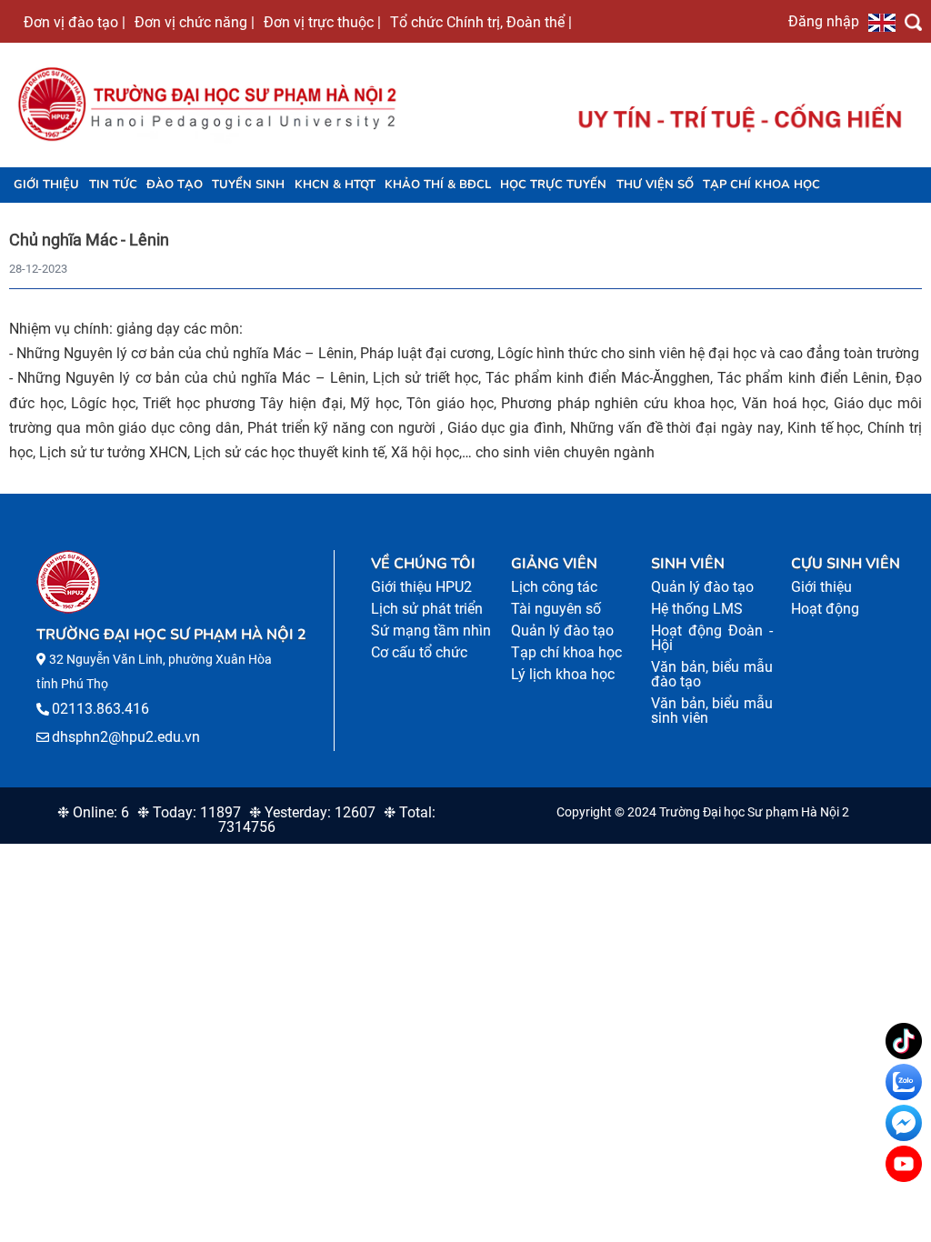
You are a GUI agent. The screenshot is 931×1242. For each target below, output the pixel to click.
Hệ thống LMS (697, 608)
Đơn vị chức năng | (195, 22)
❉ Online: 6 (93, 812)
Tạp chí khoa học (761, 184)
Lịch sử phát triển (427, 608)
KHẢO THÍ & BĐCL (438, 184)
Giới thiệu (46, 184)
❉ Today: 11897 (189, 812)
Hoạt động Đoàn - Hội (712, 638)
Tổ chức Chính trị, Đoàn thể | (481, 22)
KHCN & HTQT (335, 184)
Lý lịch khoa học (563, 674)
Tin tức (113, 184)
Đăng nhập (823, 21)
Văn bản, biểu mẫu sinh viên (712, 710)
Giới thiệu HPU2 (421, 587)
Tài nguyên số (556, 608)
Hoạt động (825, 608)
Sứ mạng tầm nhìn (431, 630)
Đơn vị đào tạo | (74, 22)
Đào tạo (174, 184)
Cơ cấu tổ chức (419, 652)
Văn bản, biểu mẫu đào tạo (712, 674)
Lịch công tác (554, 587)
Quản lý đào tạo (562, 630)
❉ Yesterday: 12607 (312, 812)
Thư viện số (655, 184)
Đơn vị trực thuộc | (322, 22)
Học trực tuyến (553, 184)
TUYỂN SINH (248, 184)
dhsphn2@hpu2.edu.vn (126, 737)
